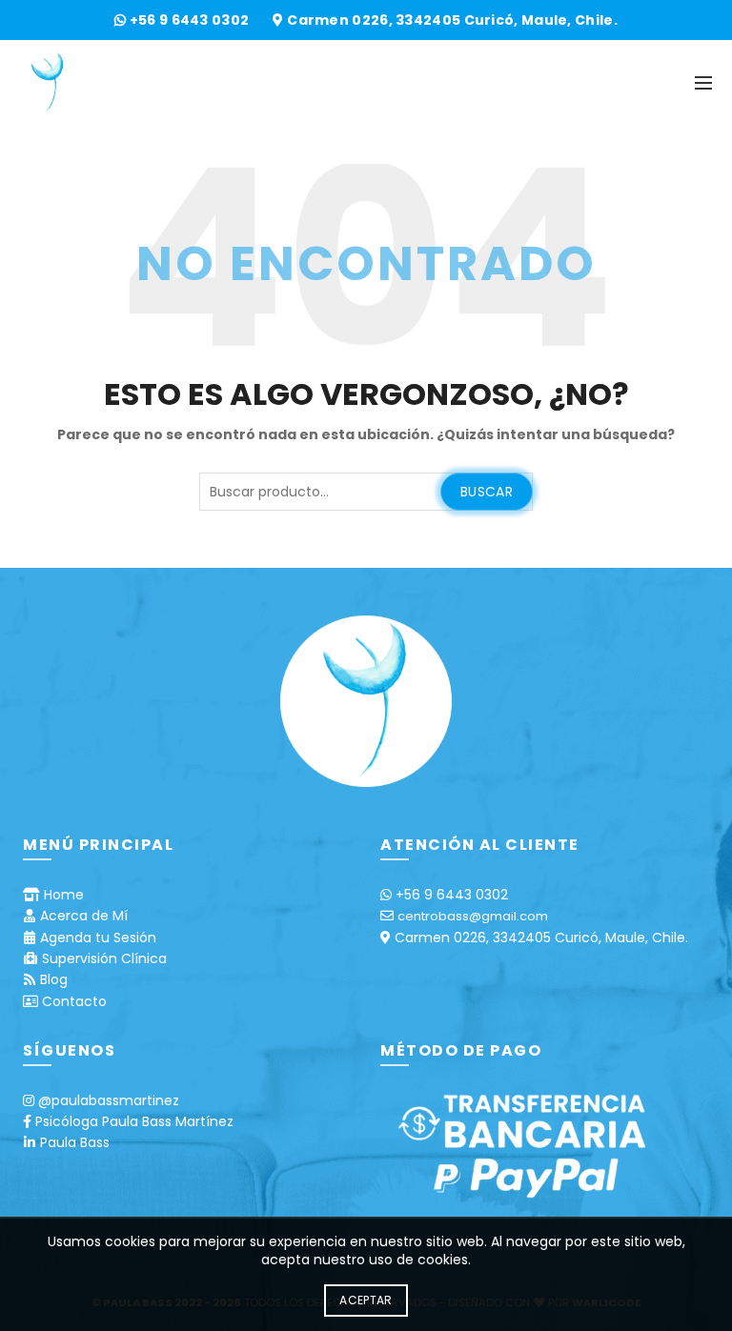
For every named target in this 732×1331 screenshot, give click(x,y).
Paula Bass (75, 1142)
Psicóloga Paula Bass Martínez (134, 1121)
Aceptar (365, 1300)
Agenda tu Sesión (98, 937)
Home (64, 894)
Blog (54, 979)
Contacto (74, 1001)
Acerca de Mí (84, 915)
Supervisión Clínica (104, 958)
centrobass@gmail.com (472, 916)
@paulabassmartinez (108, 1100)
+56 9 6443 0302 (191, 20)
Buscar (486, 491)
